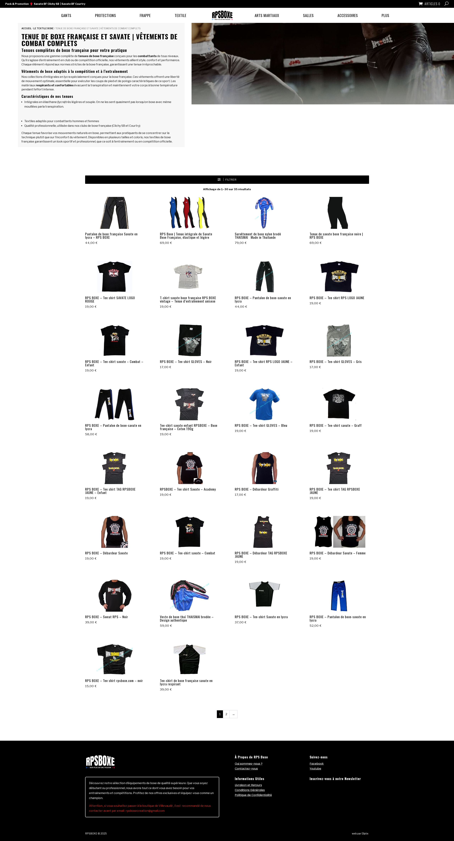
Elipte (365, 833)
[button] (227, 179)
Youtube (315, 769)
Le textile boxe (43, 28)
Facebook (317, 764)
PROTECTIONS (105, 15)
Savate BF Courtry (73, 3)
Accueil (26, 28)
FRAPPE (145, 15)
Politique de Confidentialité (253, 795)
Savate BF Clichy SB (46, 3)
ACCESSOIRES (347, 15)
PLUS (385, 15)
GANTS (66, 15)
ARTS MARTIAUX (267, 15)
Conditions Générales (250, 790)
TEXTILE (180, 15)
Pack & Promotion (17, 3)
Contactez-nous (246, 769)
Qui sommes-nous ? (248, 764)
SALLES (308, 15)
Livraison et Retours (248, 785)
